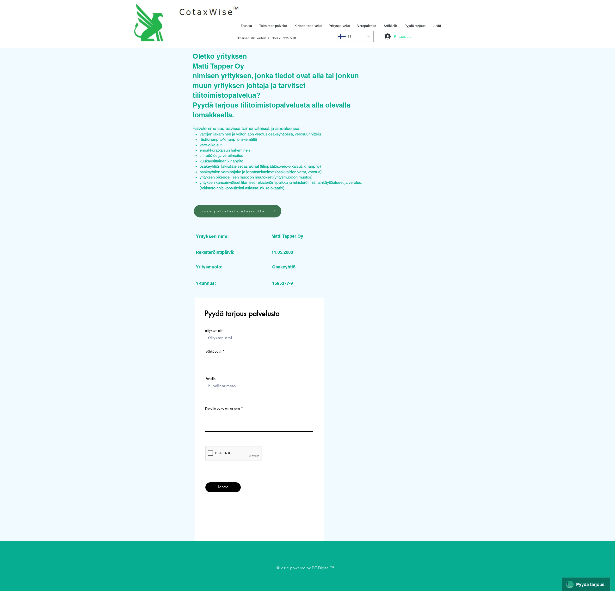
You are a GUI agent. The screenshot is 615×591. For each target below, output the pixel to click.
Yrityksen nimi (214, 330)
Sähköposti (213, 351)
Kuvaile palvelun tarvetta (222, 408)
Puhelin (210, 378)
